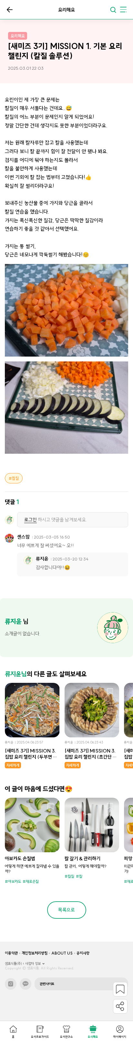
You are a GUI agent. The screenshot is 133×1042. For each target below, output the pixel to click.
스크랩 (51, 692)
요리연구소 (66, 1036)
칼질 (15, 478)
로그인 (30, 520)
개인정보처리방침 (34, 953)
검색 (113, 10)
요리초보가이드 (40, 1036)
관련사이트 (47, 984)
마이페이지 (119, 1036)
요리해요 (93, 1036)
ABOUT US (62, 953)
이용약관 (11, 953)
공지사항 (83, 953)
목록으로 (10, 10)
